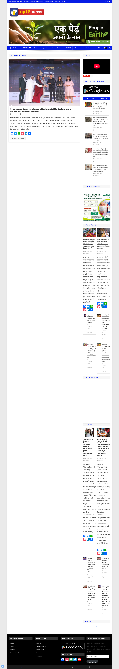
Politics (53, 48)
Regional (44, 48)
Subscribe (92, 662)
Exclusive (15, 48)
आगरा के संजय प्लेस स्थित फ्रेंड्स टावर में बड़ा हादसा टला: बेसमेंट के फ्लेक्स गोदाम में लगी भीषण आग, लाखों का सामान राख (100, 137)
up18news (24, 114)
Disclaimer (39, 653)
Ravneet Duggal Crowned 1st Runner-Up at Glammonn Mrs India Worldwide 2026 (91, 565)
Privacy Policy (40, 649)
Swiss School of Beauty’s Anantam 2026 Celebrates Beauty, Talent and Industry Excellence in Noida (91, 592)
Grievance (39, 656)
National (36, 48)
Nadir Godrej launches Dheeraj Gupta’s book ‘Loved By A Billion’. (105, 563)
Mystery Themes (24, 667)
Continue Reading (19, 138)
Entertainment (78, 48)
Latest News (90, 98)
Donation (57, 1)
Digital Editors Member (16, 653)
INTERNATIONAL (27, 48)
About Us (13, 646)
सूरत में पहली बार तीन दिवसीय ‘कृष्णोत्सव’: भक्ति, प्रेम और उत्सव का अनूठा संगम (91, 318)
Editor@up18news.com (29, 1)
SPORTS (68, 48)
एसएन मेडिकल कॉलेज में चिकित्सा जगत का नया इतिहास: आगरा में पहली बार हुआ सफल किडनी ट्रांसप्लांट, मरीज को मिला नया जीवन (100, 168)
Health (88, 48)
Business (59, 48)
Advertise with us (49, 1)
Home (12, 643)
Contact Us (40, 1)
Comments (103, 98)
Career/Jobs (97, 48)
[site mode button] (106, 48)
